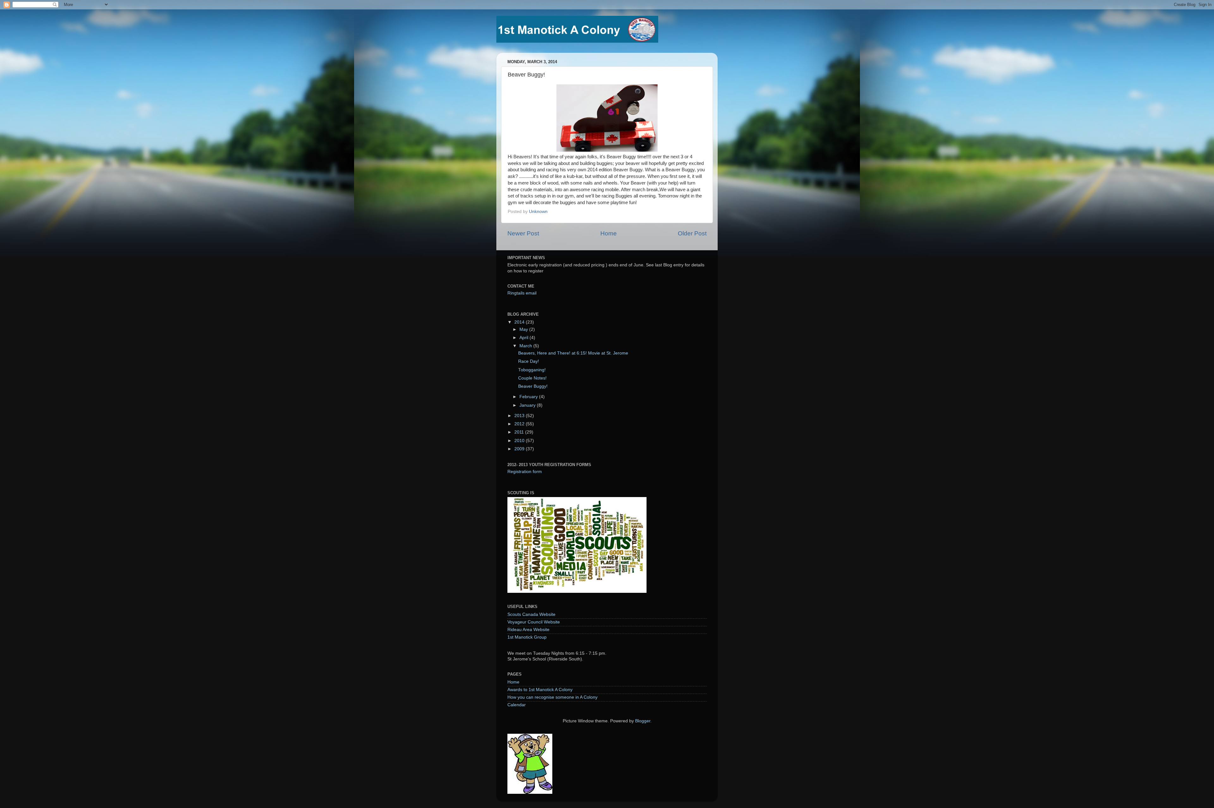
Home (608, 233)
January (528, 405)
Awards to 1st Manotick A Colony (540, 689)
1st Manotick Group (527, 637)
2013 (520, 415)
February (529, 396)
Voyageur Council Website (533, 622)
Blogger (642, 721)
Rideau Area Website (528, 629)
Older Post (692, 233)
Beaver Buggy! (533, 386)
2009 (520, 449)
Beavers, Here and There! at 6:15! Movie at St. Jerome (573, 353)
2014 (520, 322)
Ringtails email (521, 293)
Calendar (516, 704)
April (524, 337)
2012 (520, 424)
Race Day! (528, 361)
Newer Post (523, 233)
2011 (519, 432)
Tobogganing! (532, 370)
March (526, 345)
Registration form (524, 471)
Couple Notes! (532, 378)
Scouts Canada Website (531, 614)
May (524, 329)
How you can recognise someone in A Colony (552, 697)
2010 (520, 440)
